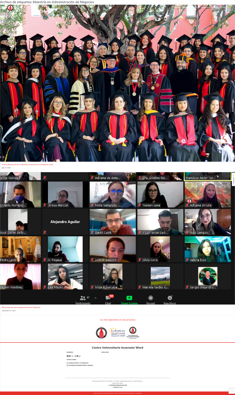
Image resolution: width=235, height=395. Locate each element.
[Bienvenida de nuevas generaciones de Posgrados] (117, 238)
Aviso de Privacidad (120, 393)
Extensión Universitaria (209, 7)
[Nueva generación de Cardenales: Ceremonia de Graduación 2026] (117, 83)
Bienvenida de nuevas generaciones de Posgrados (21, 307)
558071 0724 (118, 387)
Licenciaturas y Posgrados (78, 363)
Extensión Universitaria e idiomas (80, 365)
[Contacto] (229, 2)
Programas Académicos (190, 7)
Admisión (177, 7)
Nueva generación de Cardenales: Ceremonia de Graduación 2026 (27, 164)
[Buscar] (224, 2)
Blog (229, 7)
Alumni (222, 7)
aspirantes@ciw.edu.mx (118, 385)
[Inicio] (18, 7)
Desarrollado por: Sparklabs (134, 393)
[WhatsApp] (227, 2)
